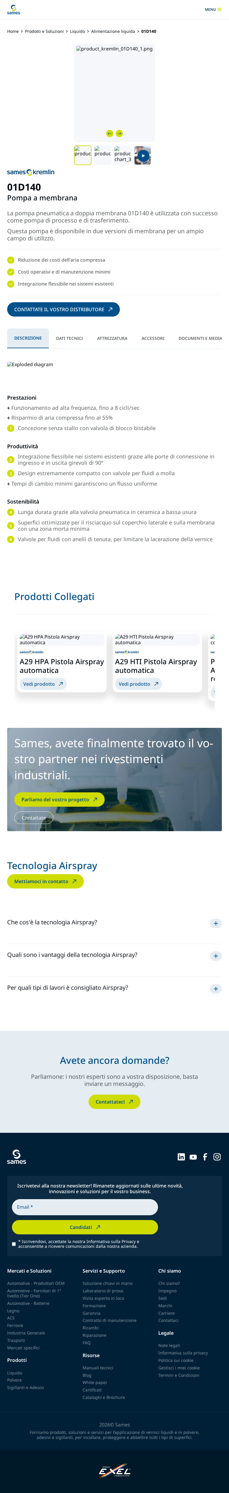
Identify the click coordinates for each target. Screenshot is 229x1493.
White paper (95, 1382)
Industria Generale (26, 1333)
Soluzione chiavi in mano (107, 1283)
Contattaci (168, 1320)
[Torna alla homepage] (13, 9)
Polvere (14, 1380)
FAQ (87, 1342)
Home (13, 31)
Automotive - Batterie (28, 1303)
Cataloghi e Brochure (104, 1397)
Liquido (77, 31)
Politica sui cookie (176, 1360)
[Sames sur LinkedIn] (181, 1156)
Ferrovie (15, 1325)
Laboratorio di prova (103, 1290)
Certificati (92, 1390)
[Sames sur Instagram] (217, 1156)
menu (212, 9)
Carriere (166, 1313)
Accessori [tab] (153, 338)
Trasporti (16, 1340)
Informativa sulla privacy (183, 1353)
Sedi (162, 1298)
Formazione (94, 1305)
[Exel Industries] (114, 1471)
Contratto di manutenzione (110, 1320)
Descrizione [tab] (28, 338)
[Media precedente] (109, 133)
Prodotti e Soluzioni (44, 31)
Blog (87, 1375)
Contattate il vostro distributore (59, 309)
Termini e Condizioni (178, 1375)
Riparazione (94, 1335)
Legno (13, 1311)
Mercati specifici (23, 1348)
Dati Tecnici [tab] (69, 338)
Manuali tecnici (98, 1368)
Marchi (165, 1305)
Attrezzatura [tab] (112, 338)
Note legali (169, 1345)
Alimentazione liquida (113, 31)
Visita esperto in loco (103, 1298)
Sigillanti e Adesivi (25, 1387)
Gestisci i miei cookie (179, 1368)
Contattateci (110, 1101)
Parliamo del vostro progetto (55, 799)
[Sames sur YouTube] (193, 1156)
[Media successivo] (119, 133)
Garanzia (91, 1313)
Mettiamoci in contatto (41, 881)
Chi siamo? (169, 1283)
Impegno (167, 1290)
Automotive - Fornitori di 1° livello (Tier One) (34, 1293)
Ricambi (91, 1328)
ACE (11, 1318)
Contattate (34, 817)
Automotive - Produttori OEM (36, 1283)
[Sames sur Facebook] (205, 1156)
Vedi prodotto (39, 684)
